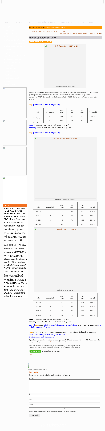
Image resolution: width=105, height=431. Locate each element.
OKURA (22, 216)
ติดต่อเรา (92, 22)
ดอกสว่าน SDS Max (16, 223)
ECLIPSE (18, 211)
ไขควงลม (18, 296)
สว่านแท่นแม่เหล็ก (11, 259)
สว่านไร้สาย (21, 283)
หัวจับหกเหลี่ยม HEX (12, 287)
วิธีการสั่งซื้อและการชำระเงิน (47, 22)
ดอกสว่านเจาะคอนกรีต (14, 226)
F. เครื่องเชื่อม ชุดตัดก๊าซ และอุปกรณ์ (15, 46)
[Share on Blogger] (38, 357)
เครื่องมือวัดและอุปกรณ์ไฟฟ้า (13, 78)
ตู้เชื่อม (19, 237)
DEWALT (11, 211)
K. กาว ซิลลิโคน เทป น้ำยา (12, 62)
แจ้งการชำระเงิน (66, 22)
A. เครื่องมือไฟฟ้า (9, 30)
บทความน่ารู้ (81, 22)
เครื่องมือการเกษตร (10, 68)
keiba (18, 213)
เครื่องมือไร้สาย (19, 293)
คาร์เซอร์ (17, 219)
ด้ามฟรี (12, 237)
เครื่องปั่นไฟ (8, 293)
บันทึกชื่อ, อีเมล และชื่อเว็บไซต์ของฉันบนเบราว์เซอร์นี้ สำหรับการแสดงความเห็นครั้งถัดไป (52, 411)
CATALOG (30, 22)
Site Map (63, 424)
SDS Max (8, 219)
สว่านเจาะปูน (17, 256)
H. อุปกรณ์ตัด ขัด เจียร (11, 53)
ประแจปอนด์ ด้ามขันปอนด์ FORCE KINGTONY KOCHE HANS (48, 31)
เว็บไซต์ (31, 404)
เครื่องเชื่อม (8, 296)
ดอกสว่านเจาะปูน (11, 229)
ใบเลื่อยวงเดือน (52, 342)
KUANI (23, 214)
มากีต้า (20, 240)
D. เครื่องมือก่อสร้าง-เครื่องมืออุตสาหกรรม (15, 40)
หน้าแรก (7, 22)
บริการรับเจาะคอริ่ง (10, 84)
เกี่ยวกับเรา (18, 22)
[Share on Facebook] (30, 357)
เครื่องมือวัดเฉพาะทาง (11, 75)
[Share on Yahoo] (45, 357)
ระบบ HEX (9, 245)
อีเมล (30, 399)
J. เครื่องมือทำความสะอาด (12, 59)
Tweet (30, 354)
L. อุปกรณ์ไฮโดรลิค (10, 65)
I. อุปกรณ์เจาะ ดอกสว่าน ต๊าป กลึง (14, 56)
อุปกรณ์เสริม (8, 81)
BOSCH (7, 208)
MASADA (14, 216)
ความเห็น (32, 378)
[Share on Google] (41, 357)
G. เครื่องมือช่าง (9, 49)
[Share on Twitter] (34, 357)
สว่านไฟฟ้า (18, 275)
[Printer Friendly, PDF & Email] (35, 351)
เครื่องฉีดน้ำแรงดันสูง (17, 290)
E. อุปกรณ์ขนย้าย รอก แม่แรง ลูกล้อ (15, 43)
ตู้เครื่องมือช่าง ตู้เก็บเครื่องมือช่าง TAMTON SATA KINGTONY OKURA (80, 33)
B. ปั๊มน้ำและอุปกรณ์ (10, 34)
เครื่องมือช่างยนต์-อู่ (10, 72)
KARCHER (9, 213)
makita (7, 216)
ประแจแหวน (11, 241)
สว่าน (17, 244)
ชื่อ (30, 394)
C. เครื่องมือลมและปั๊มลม (12, 37)
